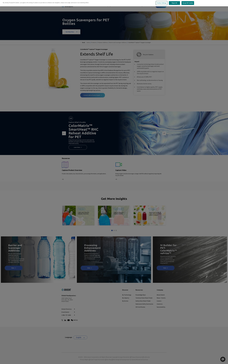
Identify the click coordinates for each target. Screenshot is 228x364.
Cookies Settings (161, 3)
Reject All (174, 3)
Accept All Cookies (187, 3)
